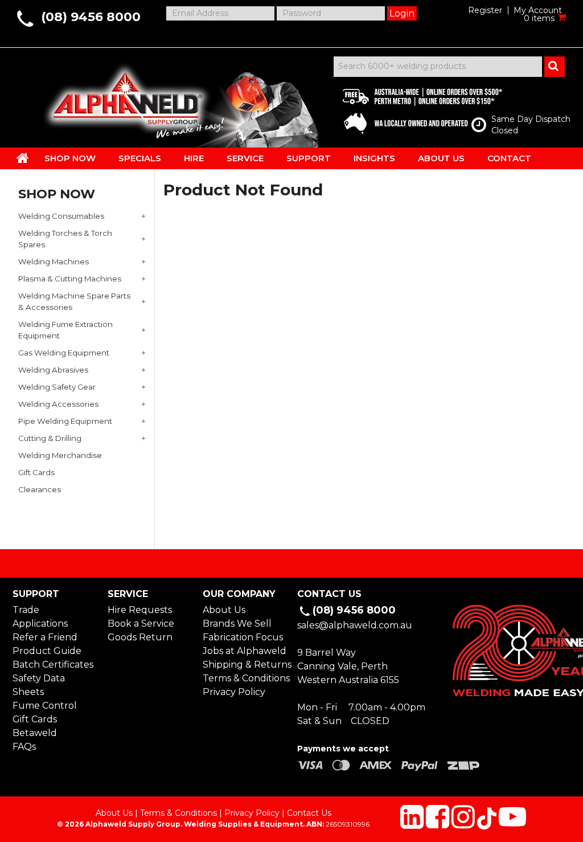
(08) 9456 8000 (91, 16)
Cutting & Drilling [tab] (49, 438)
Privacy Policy (234, 691)
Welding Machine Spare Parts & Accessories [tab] (74, 301)
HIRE (194, 158)
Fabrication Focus (243, 637)
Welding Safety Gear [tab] (57, 386)
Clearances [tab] (39, 489)
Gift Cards (35, 719)
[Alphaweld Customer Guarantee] (413, 108)
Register (485, 10)
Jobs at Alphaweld (244, 650)
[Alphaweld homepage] (125, 97)
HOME (23, 158)
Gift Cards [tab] (36, 472)
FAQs (24, 746)
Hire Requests (140, 609)
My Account (538, 10)
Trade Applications (40, 616)
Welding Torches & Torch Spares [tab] (65, 238)
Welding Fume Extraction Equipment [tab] (65, 330)
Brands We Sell (237, 623)
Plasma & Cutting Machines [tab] (69, 278)
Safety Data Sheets (39, 685)
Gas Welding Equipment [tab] (63, 352)
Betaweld (35, 732)
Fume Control (45, 705)
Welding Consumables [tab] (61, 215)
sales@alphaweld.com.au (354, 625)
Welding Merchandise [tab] (60, 455)
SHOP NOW (70, 158)
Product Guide (47, 650)
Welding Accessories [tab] (58, 403)
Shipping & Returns (244, 664)
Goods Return (140, 637)
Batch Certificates (53, 664)
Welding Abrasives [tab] (53, 369)
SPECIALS (139, 158)
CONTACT (509, 158)
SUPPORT (308, 158)
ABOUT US (441, 158)
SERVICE (245, 158)
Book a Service (141, 623)
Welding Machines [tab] (53, 261)
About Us (224, 609)
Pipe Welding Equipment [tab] (65, 421)
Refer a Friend (45, 637)
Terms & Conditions (244, 678)
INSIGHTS (374, 158)
